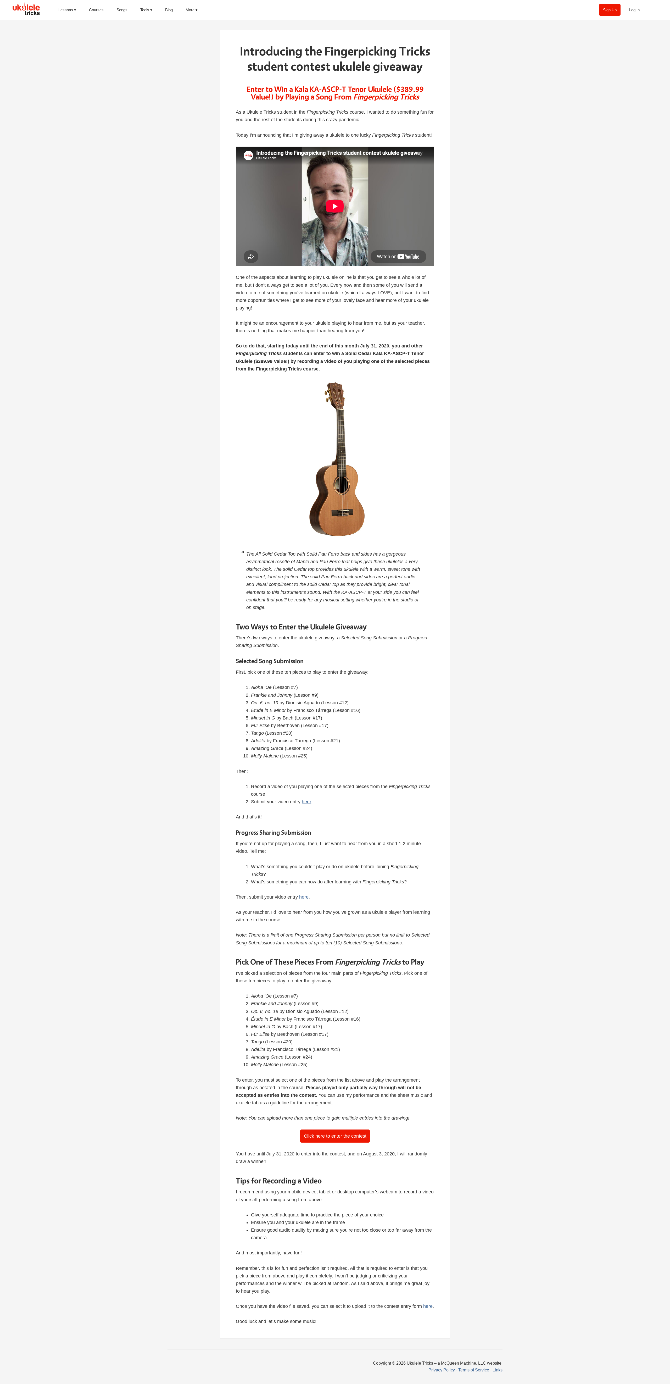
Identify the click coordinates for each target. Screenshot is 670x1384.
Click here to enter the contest (335, 1136)
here (306, 801)
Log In (634, 10)
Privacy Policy (441, 1370)
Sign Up (610, 10)
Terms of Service (473, 1370)
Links (497, 1370)
